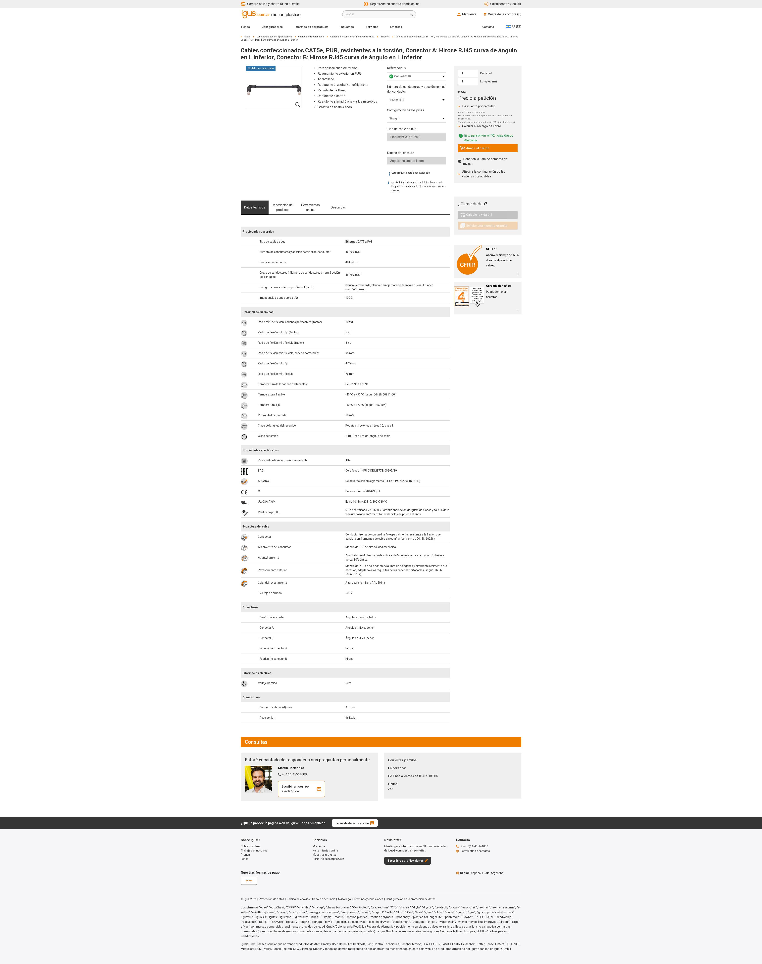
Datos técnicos (254, 207)
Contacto (488, 26)
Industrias (347, 26)
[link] (488, 216)
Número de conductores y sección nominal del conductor (416, 89)
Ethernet (385, 36)
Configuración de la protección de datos (410, 899)
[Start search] (411, 14)
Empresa (396, 26)
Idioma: (470, 873)
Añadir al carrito (474, 149)
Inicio (247, 36)
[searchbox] (375, 14)
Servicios (372, 26)
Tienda (245, 26)
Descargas (338, 207)
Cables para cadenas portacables (274, 36)
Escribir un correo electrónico (295, 789)
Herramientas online (310, 207)
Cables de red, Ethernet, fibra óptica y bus (352, 36)
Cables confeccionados (311, 36)
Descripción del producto (282, 207)
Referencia (394, 68)
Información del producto (312, 26)
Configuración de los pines (405, 110)
